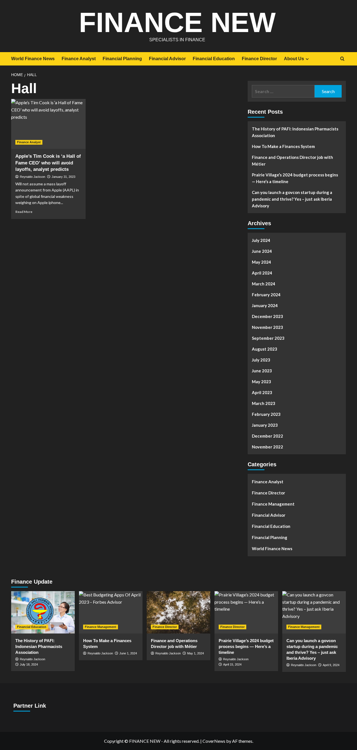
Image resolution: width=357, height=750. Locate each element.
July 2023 (261, 359)
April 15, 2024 (232, 664)
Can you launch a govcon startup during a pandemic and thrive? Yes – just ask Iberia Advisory (292, 199)
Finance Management (273, 503)
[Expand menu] (307, 59)
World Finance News (33, 58)
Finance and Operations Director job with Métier (292, 160)
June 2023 (262, 370)
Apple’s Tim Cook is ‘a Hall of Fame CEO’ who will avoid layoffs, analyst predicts (48, 163)
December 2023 (267, 316)
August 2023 (264, 348)
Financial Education (214, 58)
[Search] (342, 59)
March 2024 (263, 283)
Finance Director (259, 58)
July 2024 (261, 240)
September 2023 (268, 338)
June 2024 (262, 251)
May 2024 (261, 261)
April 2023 (262, 392)
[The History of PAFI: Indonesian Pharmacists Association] (43, 612)
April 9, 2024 (331, 665)
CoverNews (213, 741)
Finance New (177, 22)
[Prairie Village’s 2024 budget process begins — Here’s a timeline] (246, 612)
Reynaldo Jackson (32, 176)
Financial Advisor (167, 58)
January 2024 (265, 305)
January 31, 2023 (63, 176)
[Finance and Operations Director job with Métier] (178, 612)
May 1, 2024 (195, 653)
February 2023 (266, 414)
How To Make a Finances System (283, 146)
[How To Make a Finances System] (111, 612)
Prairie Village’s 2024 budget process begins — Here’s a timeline (295, 178)
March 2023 (263, 403)
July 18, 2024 (29, 664)
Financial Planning (122, 58)
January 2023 (265, 425)
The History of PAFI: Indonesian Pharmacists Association (295, 132)
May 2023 (261, 381)
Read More (23, 212)
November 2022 (267, 446)
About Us (294, 58)
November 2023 (267, 327)
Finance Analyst (79, 58)
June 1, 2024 (128, 653)
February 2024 (266, 294)
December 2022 (267, 435)
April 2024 (262, 272)
